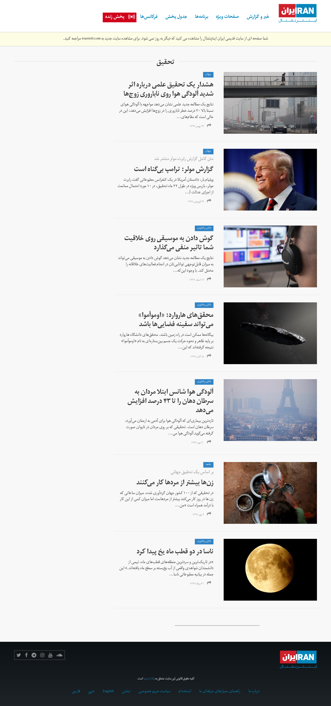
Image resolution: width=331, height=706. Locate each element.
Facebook (26, 655)
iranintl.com (91, 39)
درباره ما (254, 691)
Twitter (19, 655)
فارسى (76, 691)
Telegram (34, 655)
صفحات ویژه (227, 17)
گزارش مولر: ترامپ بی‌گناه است (173, 170)
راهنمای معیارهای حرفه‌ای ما (219, 691)
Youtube (50, 655)
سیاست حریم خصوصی (154, 691)
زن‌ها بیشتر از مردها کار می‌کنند (174, 483)
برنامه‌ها (201, 17)
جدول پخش (176, 17)
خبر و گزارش (258, 17)
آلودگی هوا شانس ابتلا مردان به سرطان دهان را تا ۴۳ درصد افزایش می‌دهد (170, 402)
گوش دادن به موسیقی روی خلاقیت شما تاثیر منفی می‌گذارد (168, 244)
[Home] (295, 14)
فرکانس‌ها (149, 17)
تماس (126, 691)
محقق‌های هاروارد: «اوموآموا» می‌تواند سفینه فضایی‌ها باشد (175, 321)
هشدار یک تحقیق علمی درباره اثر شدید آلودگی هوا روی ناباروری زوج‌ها (168, 90)
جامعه (208, 465)
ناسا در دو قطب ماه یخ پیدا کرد (175, 552)
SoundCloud (59, 655)
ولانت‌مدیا (149, 678)
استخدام (185, 691)
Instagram (42, 655)
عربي (91, 691)
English (108, 691)
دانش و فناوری (204, 228)
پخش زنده (114, 17)
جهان (208, 75)
